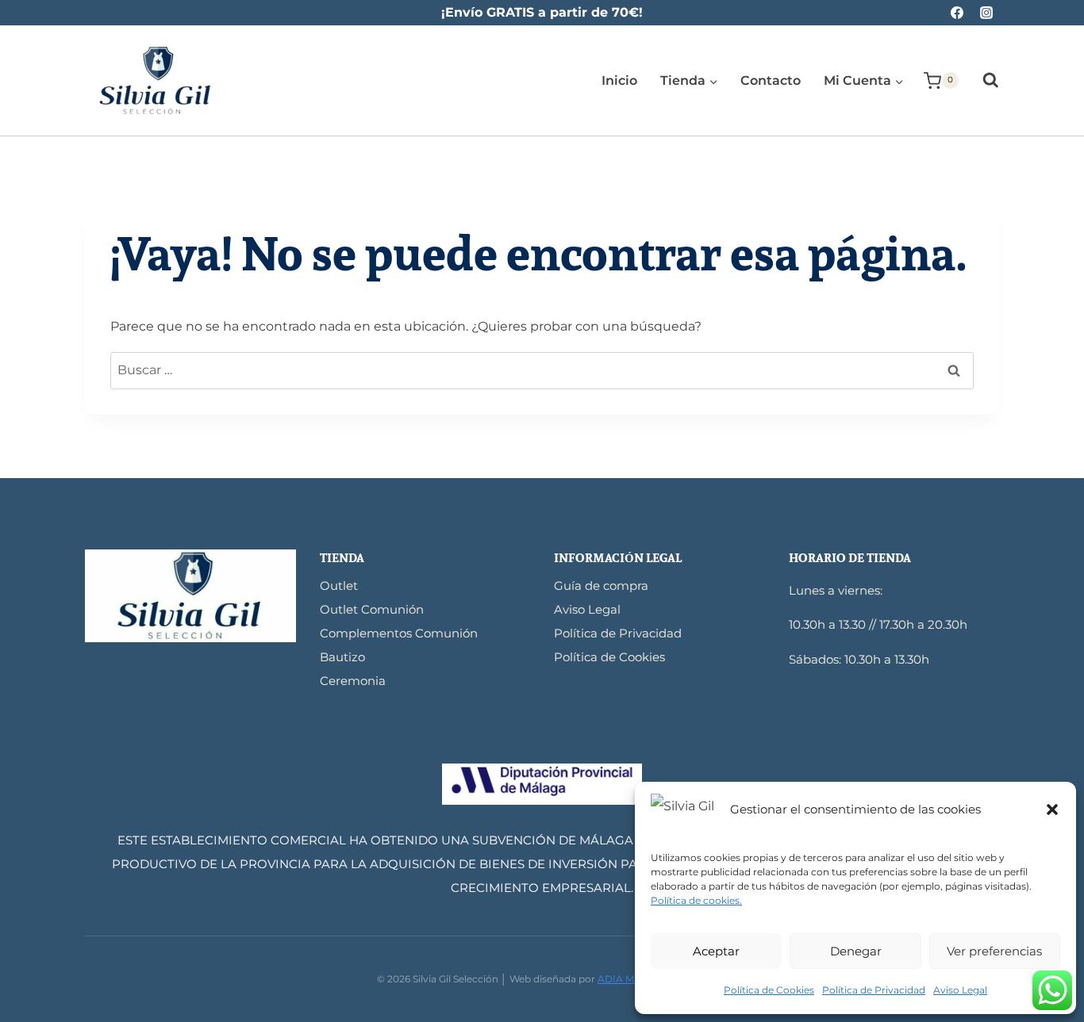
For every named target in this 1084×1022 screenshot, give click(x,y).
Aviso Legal (960, 990)
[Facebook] (957, 12)
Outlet (339, 585)
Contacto (770, 80)
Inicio (619, 80)
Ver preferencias (994, 951)
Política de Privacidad (873, 990)
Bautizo (342, 656)
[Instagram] (986, 12)
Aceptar (716, 951)
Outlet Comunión (372, 609)
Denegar (856, 951)
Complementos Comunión (399, 633)
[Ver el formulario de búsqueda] (983, 80)
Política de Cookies (769, 990)
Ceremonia (353, 680)
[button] (1052, 809)
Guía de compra (601, 585)
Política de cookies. (696, 900)
